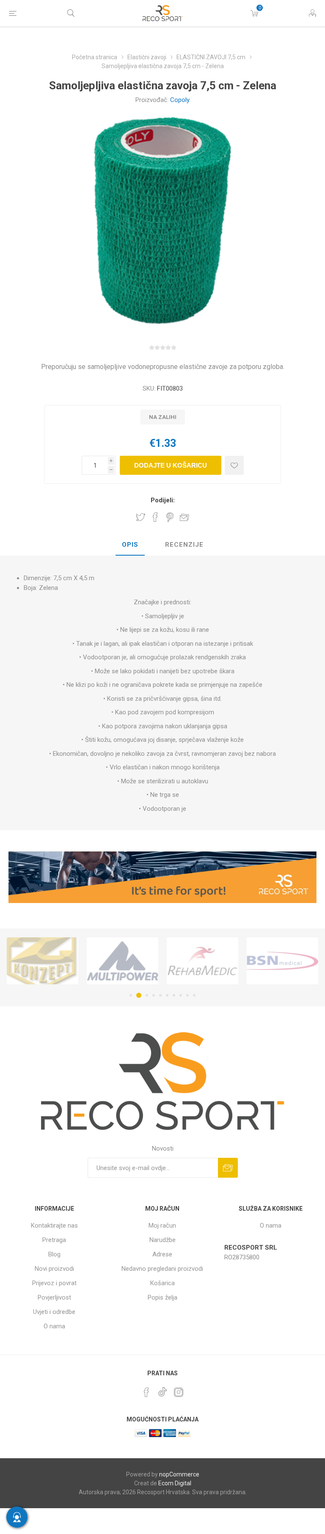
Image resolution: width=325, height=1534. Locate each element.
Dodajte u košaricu (170, 465)
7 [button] (174, 995)
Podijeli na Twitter (140, 517)
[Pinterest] (146, 1392)
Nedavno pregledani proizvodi (162, 1268)
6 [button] (167, 995)
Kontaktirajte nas (54, 1225)
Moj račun (162, 1225)
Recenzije (184, 544)
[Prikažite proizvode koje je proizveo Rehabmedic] (122, 961)
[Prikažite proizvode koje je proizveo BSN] (202, 961)
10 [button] (194, 995)
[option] (43, 961)
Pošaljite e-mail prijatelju (184, 517)
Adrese (162, 1254)
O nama (54, 1326)
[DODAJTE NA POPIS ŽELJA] (234, 465)
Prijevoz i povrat (54, 1283)
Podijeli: (163, 500)
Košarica (162, 1283)
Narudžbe (162, 1240)
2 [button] (137, 995)
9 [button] (187, 995)
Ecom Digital (174, 1483)
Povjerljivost (54, 1297)
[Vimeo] (162, 1389)
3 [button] (145, 995)
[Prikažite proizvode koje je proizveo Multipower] (42, 961)
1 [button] (130, 995)
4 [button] (153, 995)
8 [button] (180, 995)
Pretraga (54, 1240)
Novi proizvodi (54, 1268)
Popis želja (162, 1297)
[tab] (130, 545)
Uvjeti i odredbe (54, 1312)
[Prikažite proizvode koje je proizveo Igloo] (282, 961)
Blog (54, 1254)
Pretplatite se (228, 1168)
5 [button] (160, 995)
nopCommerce (179, 1474)
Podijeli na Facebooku (155, 517)
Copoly (180, 100)
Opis (130, 544)
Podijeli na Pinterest (169, 517)
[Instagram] (178, 1392)
